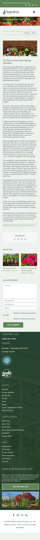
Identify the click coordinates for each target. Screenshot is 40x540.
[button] (4, 264)
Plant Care (23, 225)
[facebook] (26, 5)
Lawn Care (18, 225)
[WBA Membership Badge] (7, 359)
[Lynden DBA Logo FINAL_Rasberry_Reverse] (7, 372)
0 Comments (30, 225)
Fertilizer (13, 225)
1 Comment (32, 275)
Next (33, 33)
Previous (27, 33)
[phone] (36, 5)
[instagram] (29, 5)
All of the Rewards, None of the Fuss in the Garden (28, 270)
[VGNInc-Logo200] (11, 10)
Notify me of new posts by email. (24, 321)
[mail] (33, 5)
